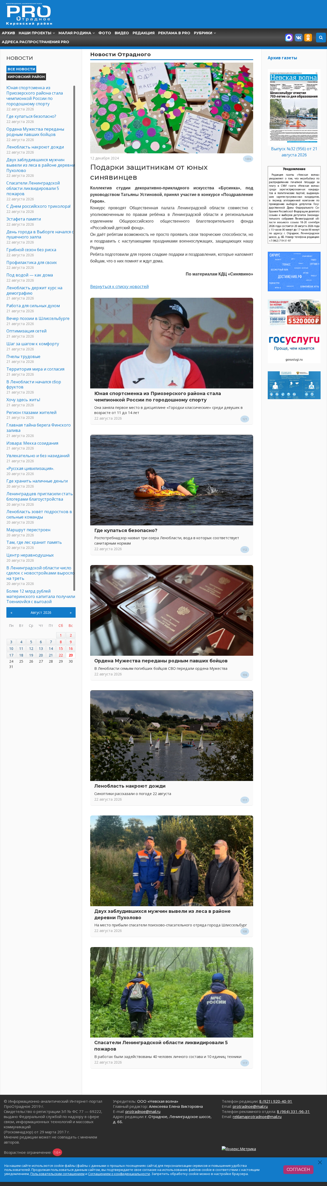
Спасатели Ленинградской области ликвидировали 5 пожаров (33, 188)
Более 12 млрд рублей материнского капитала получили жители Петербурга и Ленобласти (40, 596)
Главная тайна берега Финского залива (38, 427)
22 (61, 655)
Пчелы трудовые (23, 356)
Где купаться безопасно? (125, 530)
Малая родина (75, 33)
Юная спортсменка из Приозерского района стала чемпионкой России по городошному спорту (34, 95)
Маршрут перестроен (28, 530)
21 (51, 655)
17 (11, 655)
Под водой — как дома (29, 275)
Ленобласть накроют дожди (130, 786)
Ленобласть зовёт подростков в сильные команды (39, 514)
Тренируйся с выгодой (29, 601)
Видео (122, 33)
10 (11, 648)
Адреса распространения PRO (35, 42)
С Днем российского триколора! (38, 206)
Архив (8, 33)
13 (41, 648)
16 (71, 648)
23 (71, 655)
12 (31, 648)
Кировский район (26, 77)
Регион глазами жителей (31, 412)
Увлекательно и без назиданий (37, 455)
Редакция (144, 33)
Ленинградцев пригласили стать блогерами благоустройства (39, 496)
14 (51, 648)
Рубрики (203, 33)
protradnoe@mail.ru (142, 1111)
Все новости (21, 69)
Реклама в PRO (174, 33)
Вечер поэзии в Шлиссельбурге (37, 318)
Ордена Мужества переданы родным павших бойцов (161, 660)
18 (21, 655)
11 (21, 648)
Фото (104, 33)
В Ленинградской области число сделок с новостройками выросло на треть (40, 573)
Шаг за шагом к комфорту (32, 344)
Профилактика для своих (31, 262)
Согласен (298, 1169)
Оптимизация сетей (26, 331)
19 (31, 655)
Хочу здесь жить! (23, 399)
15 (61, 648)
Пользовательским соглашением (57, 1173)
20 (41, 655)
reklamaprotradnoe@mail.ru (257, 1116)
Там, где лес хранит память (34, 542)
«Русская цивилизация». (30, 468)
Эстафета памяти (23, 219)
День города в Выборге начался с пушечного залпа (40, 234)
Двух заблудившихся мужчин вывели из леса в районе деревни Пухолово (40, 165)
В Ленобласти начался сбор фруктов (33, 384)
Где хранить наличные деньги (37, 481)
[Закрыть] (320, 1162)
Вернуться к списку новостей (119, 286)
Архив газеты (282, 58)
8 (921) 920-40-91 (275, 1101)
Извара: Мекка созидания (32, 443)
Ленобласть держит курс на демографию (34, 290)
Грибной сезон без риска (31, 249)
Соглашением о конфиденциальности (119, 1173)
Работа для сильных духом (33, 305)
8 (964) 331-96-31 (293, 1111)
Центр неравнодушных (30, 555)
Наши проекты (35, 33)
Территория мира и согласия (35, 369)
